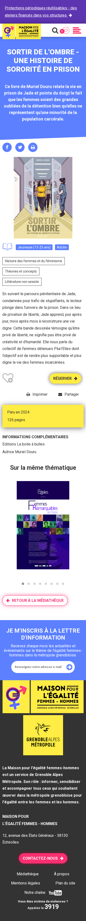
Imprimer (40, 394)
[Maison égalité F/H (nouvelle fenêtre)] (43, 753)
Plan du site (65, 883)
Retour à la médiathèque (38, 600)
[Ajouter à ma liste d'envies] (7, 379)
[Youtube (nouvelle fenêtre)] (54, 892)
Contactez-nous (40, 858)
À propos (61, 874)
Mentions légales (25, 883)
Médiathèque (28, 874)
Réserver (62, 378)
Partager (71, 394)
